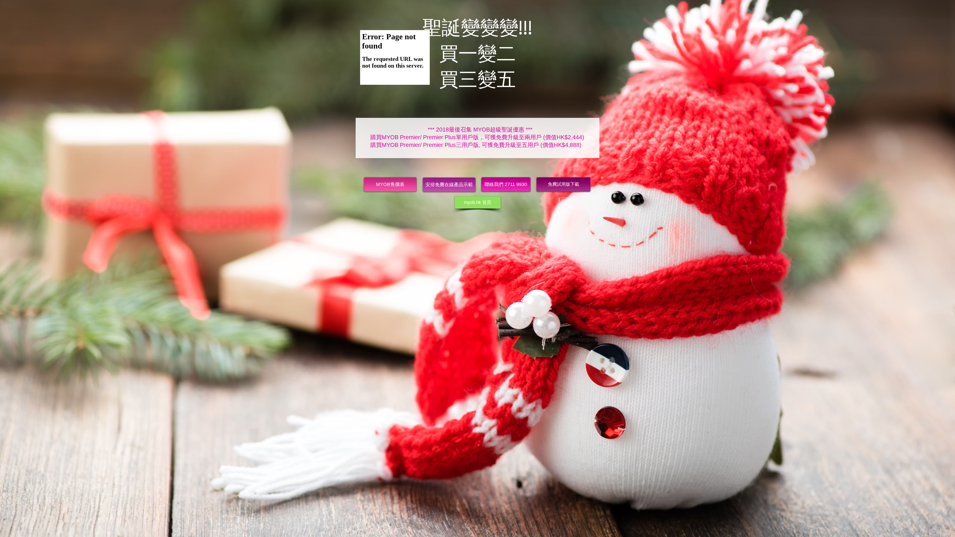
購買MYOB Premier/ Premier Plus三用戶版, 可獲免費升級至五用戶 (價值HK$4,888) (475, 145)
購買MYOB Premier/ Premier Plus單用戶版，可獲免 (436, 137)
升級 (513, 137)
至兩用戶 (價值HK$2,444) (551, 137)
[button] (505, 184)
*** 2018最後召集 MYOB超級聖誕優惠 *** (480, 129)
